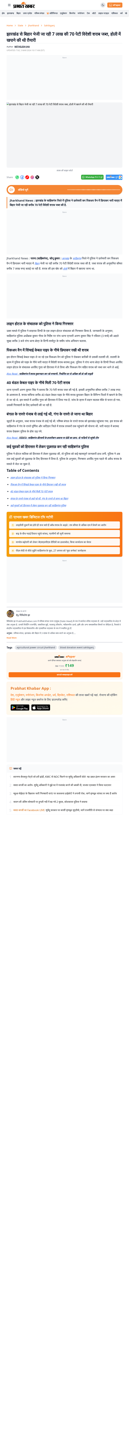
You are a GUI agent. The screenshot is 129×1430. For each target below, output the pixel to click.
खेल (126, 13)
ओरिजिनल (54, 13)
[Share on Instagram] (32, 177)
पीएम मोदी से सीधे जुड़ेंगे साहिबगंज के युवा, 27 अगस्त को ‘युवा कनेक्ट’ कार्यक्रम (51, 550)
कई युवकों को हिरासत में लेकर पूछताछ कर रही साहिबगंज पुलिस (38, 505)
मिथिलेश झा (25, 615)
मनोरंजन (81, 13)
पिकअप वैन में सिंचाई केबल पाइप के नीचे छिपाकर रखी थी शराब (38, 484)
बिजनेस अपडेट (43, 695)
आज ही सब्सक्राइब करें (64, 674)
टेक (88, 13)
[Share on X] (37, 177)
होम (3, 13)
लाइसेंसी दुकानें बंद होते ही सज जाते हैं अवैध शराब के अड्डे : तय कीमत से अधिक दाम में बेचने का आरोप (61, 525)
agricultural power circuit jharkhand (36, 647)
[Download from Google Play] (20, 707)
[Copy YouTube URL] (27, 177)
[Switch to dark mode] (102, 5)
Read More (12, 638)
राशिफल (114, 13)
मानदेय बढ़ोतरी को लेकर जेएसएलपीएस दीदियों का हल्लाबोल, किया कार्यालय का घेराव (53, 542)
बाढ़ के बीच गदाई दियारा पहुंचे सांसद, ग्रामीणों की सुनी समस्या (43, 533)
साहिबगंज (77, 258)
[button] (64, 135)
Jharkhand (33, 25)
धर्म (121, 13)
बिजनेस (72, 13)
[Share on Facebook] (22, 177)
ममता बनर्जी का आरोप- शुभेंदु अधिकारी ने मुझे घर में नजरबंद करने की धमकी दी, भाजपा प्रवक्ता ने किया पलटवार (62, 785)
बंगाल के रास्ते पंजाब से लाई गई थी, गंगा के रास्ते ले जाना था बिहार (39, 498)
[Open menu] (9, 5)
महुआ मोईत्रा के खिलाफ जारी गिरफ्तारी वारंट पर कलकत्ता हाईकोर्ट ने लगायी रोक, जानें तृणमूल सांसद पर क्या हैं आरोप (65, 793)
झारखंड (65, 258)
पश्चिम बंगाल (39, 13)
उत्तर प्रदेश (27, 13)
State (20, 25)
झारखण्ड (10, 13)
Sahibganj (49, 25)
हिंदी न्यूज (15, 699)
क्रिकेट (61, 695)
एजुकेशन (63, 13)
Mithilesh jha (22, 46)
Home (10, 25)
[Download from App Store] (40, 707)
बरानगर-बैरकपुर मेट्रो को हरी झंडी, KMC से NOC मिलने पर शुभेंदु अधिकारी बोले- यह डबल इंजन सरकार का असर (64, 776)
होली (65, 268)
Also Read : (50, 374)
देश (12, 695)
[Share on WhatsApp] (17, 177)
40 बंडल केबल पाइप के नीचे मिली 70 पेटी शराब (31, 491)
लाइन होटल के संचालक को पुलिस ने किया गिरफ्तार (32, 477)
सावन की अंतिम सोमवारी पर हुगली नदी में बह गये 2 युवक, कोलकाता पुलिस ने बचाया (50, 801)
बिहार (19, 13)
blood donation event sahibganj (77, 647)
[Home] (24, 5)
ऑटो (94, 13)
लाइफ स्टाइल (103, 13)
